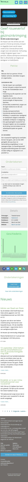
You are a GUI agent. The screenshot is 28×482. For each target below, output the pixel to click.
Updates (15, 443)
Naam (3, 167)
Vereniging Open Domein (14, 475)
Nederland (15, 218)
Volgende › (16, 411)
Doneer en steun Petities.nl (14, 455)
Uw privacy (16, 445)
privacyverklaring (11, 201)
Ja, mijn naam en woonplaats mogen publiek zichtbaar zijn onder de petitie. (13, 185)
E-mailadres (4, 172)
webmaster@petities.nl (7, 463)
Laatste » (23, 411)
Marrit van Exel (16, 224)
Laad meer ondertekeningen (14, 285)
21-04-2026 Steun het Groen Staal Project (13, 432)
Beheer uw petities (6, 450)
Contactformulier (5, 461)
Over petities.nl (17, 447)
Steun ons (15, 449)
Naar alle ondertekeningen (14, 291)
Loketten (3, 449)
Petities (3, 447)
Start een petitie (5, 445)
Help (2, 443)
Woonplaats (4, 178)
